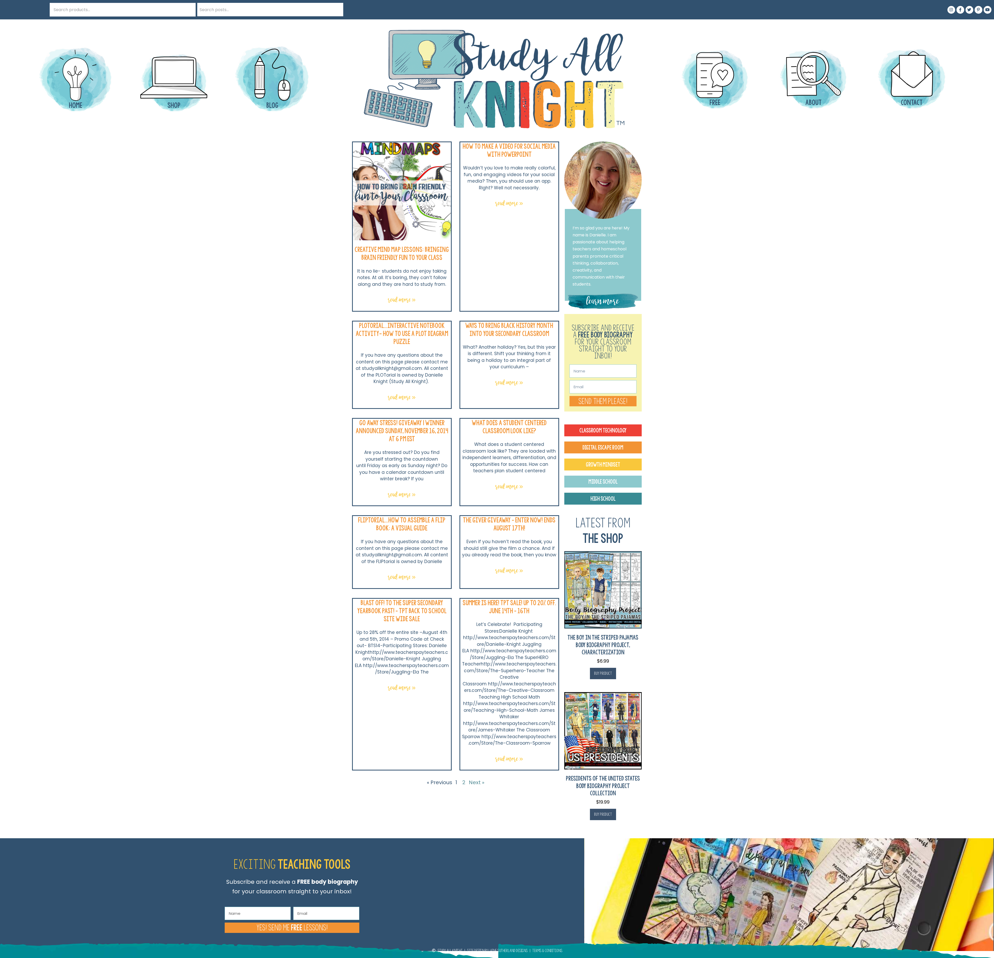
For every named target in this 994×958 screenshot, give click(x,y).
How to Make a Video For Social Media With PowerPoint (509, 150)
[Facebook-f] (960, 10)
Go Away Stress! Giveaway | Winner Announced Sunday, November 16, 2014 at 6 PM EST (402, 431)
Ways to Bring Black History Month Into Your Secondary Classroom (509, 329)
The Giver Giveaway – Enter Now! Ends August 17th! (509, 524)
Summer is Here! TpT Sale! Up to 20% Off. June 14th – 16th (509, 607)
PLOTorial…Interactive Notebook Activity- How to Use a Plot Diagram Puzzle (402, 333)
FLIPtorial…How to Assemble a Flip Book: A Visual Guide (401, 524)
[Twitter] (969, 10)
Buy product (603, 673)
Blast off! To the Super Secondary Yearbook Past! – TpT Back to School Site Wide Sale (402, 611)
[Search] (336, 9)
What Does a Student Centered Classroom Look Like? (509, 427)
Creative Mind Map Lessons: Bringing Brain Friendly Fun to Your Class (402, 253)
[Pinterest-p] (978, 10)
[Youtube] (987, 10)
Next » (476, 782)
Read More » (401, 300)
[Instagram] (951, 10)
